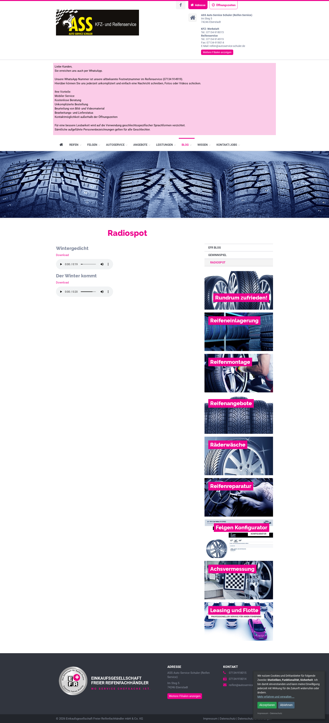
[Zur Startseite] (97, 22)
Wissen (202, 145)
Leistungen (165, 145)
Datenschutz (228, 718)
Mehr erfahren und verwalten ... (275, 696)
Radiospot (217, 262)
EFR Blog (214, 247)
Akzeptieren (267, 705)
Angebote (140, 145)
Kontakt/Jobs (227, 145)
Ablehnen (286, 705)
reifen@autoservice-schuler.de (248, 685)
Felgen (92, 145)
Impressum (210, 718)
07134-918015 (237, 673)
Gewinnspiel (217, 255)
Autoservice (115, 145)
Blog (185, 145)
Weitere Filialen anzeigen (217, 52)
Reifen (74, 145)
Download (62, 255)
